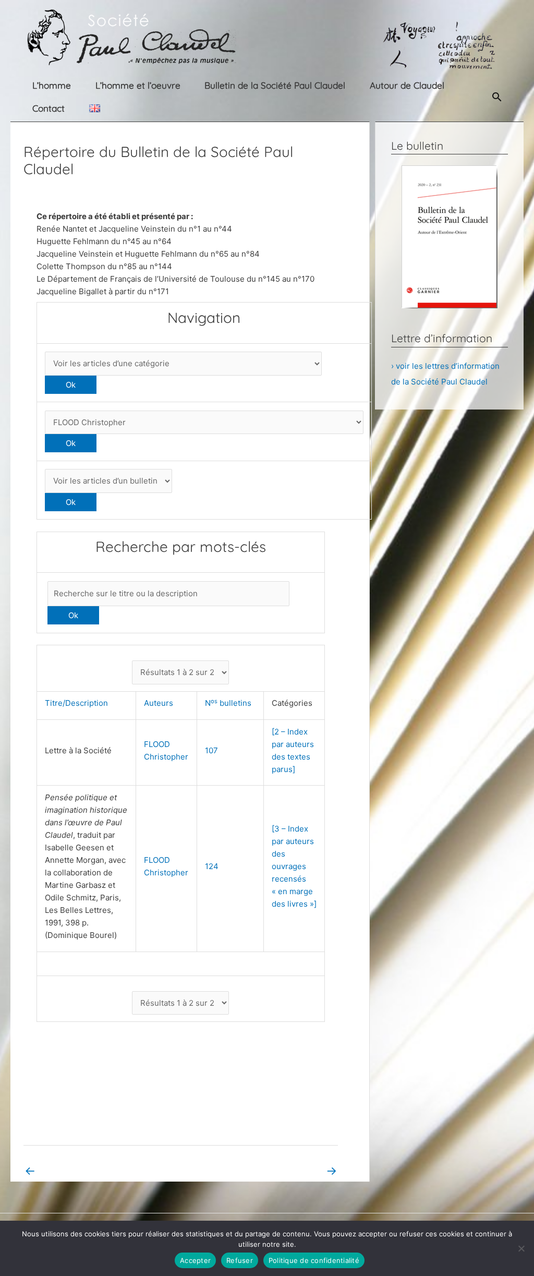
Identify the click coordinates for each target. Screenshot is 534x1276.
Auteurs (160, 703)
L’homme (51, 85)
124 (212, 866)
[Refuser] (521, 1248)
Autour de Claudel (407, 85)
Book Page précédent (71, 1170)
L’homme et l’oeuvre (137, 85)
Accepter (195, 1260)
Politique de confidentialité (314, 1260)
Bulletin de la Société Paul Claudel (274, 85)
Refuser (239, 1260)
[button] (497, 96)
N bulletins (230, 703)
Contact (48, 108)
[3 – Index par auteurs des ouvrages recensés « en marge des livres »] (294, 866)
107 (211, 750)
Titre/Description (78, 703)
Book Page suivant (296, 1170)
